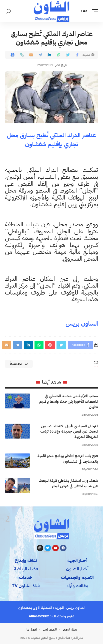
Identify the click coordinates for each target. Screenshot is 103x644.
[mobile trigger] (94, 11)
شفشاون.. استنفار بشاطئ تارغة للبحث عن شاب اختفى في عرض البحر (68, 483)
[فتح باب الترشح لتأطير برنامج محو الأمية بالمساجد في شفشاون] (17, 460)
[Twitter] (47, 548)
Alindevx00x (39, 616)
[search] (8, 11)
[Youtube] (55, 548)
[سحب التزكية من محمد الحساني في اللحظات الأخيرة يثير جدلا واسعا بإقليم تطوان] (17, 401)
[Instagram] (40, 548)
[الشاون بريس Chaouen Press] (51, 11)
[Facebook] (63, 548)
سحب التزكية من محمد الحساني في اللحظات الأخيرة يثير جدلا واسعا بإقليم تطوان (68, 401)
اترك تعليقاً (16, 364)
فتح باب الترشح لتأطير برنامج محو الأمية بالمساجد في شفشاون (68, 458)
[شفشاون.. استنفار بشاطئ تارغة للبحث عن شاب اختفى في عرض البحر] (17, 485)
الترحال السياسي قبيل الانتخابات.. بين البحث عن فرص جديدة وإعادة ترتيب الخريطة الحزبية (69, 431)
